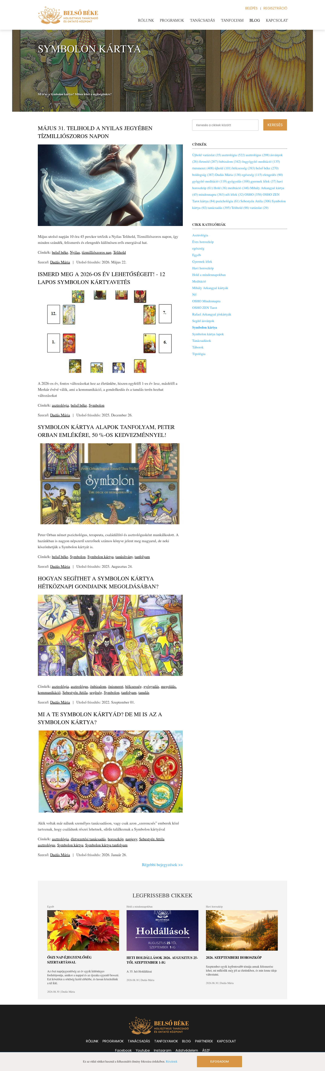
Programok (172, 20)
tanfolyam (142, 556)
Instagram (162, 1050)
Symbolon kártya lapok (208, 334)
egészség (198, 248)
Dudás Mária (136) (228, 174)
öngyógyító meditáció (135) (261, 161)
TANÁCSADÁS (139, 1041)
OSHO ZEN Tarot (204, 307)
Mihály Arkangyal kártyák (210, 287)
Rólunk (146, 20)
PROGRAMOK (113, 1041)
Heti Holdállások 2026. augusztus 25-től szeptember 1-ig (162, 960)
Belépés (251, 8)
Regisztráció (275, 8)
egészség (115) (252, 174)
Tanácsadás (202, 20)
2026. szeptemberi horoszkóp (234, 957)
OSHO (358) (253, 194)
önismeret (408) (203, 168)
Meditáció (199, 281)
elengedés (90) (273, 174)
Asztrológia (200, 235)
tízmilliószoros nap (96, 252)
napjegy (131, 838)
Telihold (119, 252)
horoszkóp (116, 838)
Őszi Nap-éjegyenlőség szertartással (69, 959)
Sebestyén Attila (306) (255, 201)
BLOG (186, 1041)
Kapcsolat (277, 20)
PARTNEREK (204, 1041)
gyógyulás (151, 686)
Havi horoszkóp (203, 268)
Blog (255, 20)
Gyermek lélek (202, 261)
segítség (96, 692)
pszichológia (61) (228, 201)
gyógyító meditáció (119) (209, 181)
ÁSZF (206, 1050)
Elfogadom (219, 1061)
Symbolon (96, 405)
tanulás (143, 692)
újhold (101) (223, 168)
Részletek (171, 1061)
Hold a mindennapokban (209, 274)
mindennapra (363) (212, 194)
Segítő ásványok (203, 320)
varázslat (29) (259, 207)
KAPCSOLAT (226, 1041)
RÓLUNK (92, 1041)
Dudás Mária (60, 262)
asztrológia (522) (233, 155)
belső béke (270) (267, 168)
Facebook (123, 1050)
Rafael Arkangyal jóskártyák (211, 314)
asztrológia (60, 405)
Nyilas (75, 252)
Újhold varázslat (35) (206, 155)
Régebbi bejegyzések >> (162, 864)
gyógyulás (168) (239, 181)
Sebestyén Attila (75, 692)
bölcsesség (133, 686)
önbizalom (98, 686)
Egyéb (196, 255)
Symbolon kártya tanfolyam (106, 844)
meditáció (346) (238, 187)
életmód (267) (208, 161)
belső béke (60, 252)
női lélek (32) (234, 194)
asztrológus (79, 686)
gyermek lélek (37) (263, 181)
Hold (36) (220, 187)
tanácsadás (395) (219, 207)
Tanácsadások (201, 340)
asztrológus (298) (258, 155)
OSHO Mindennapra (206, 301)
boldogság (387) (203, 174)
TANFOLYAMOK (166, 1041)
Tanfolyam (232, 20)
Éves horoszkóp (203, 241)
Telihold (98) (240, 207)
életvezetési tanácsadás (88, 838)
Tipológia (198, 353)
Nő (194, 294)
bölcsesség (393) (243, 168)
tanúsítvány (124, 556)
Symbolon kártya (100, 556)
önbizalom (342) (230, 161)
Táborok (198, 347)
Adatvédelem (186, 1050)
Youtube (143, 1050)
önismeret (115, 686)
